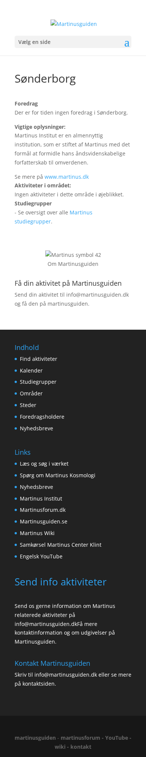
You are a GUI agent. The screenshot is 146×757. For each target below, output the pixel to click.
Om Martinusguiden (73, 263)
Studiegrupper (38, 381)
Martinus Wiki (37, 533)
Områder (31, 393)
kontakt (80, 746)
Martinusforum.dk (43, 509)
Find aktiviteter (38, 358)
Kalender (31, 370)
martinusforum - (83, 737)
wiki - (62, 746)
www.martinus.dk (67, 176)
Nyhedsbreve (36, 428)
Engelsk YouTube (41, 556)
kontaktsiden (38, 683)
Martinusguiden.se (43, 521)
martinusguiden (35, 737)
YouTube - (118, 737)
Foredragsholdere (42, 416)
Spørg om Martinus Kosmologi (57, 475)
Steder (28, 405)
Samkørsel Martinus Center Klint (60, 544)
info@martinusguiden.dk (97, 294)
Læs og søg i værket (44, 463)
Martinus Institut (41, 498)
